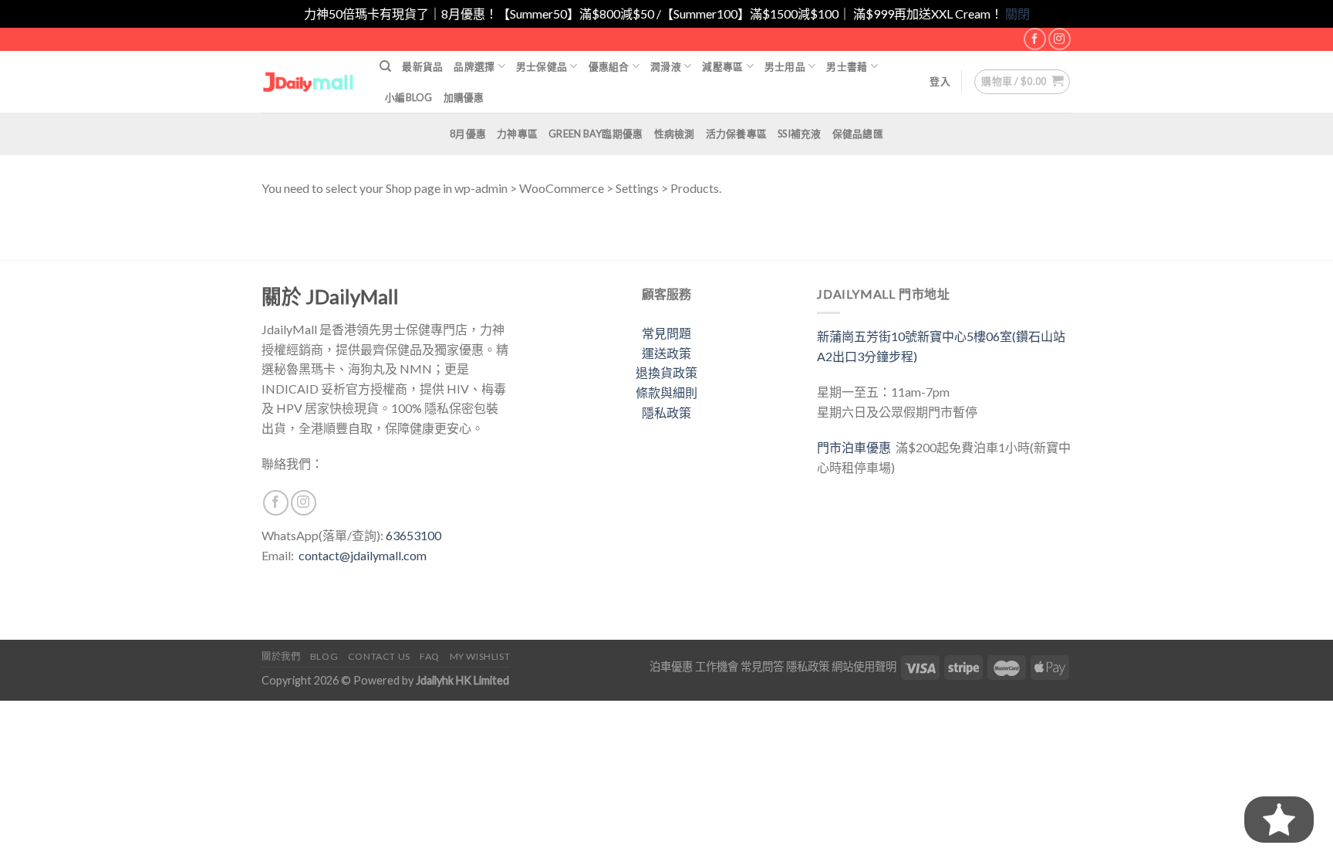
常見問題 (666, 333)
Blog (324, 656)
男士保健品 (541, 66)
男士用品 (784, 66)
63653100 (413, 535)
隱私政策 (666, 412)
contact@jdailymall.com (363, 555)
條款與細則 (666, 392)
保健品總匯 (857, 133)
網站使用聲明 (864, 666)
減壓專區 (722, 66)
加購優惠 (464, 97)
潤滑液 (665, 66)
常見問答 (762, 666)
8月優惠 (468, 133)
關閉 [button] (1017, 13)
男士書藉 (846, 66)
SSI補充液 (800, 133)
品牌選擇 (474, 66)
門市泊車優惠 (856, 447)
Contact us (379, 656)
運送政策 (666, 353)
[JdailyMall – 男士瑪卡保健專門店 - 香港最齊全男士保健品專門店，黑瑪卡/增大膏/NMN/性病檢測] (309, 81)
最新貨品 (422, 66)
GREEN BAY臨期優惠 (595, 133)
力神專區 (517, 133)
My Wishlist (480, 656)
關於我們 (281, 656)
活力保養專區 (737, 133)
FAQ (430, 656)
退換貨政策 (666, 372)
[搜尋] (385, 66)
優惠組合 (609, 66)
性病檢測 (674, 133)
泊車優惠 (671, 666)
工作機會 (716, 666)
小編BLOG (409, 97)
